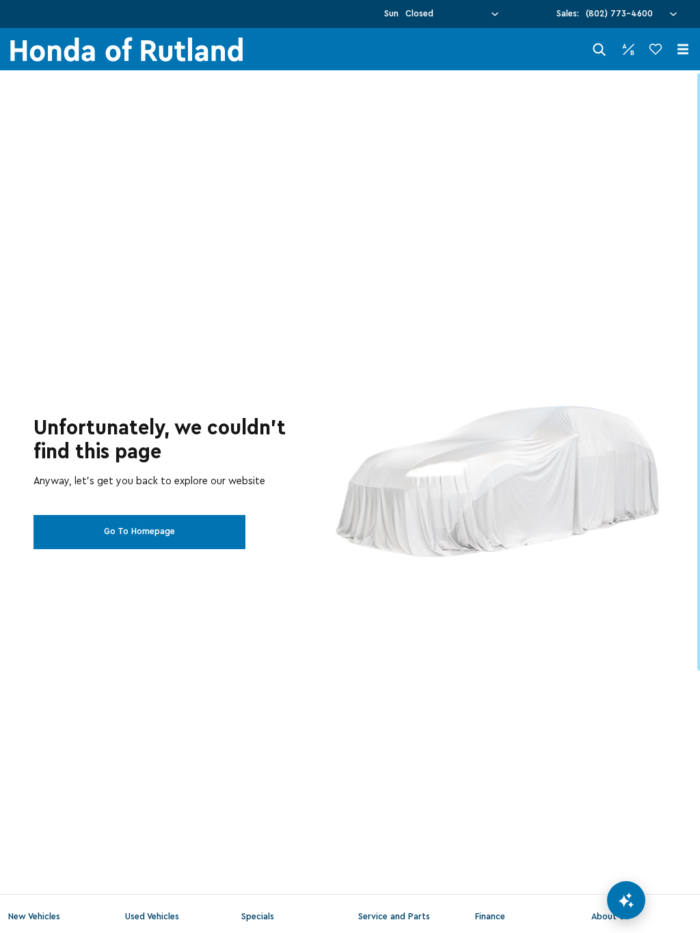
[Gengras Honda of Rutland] (126, 49)
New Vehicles (34, 916)
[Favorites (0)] (655, 49)
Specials (257, 916)
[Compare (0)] (628, 49)
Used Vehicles (152, 916)
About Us (610, 916)
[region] (350, 501)
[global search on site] (599, 49)
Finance (490, 916)
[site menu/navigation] (683, 49)
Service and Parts (394, 916)
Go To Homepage (139, 531)
